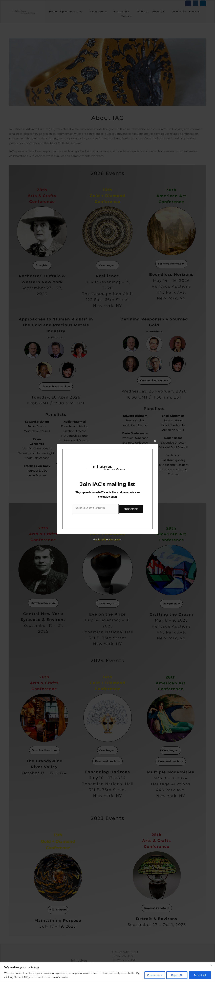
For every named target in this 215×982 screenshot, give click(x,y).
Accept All (200, 975)
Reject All (177, 975)
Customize (153, 975)
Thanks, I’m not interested (107, 539)
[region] (107, 972)
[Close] (211, 965)
